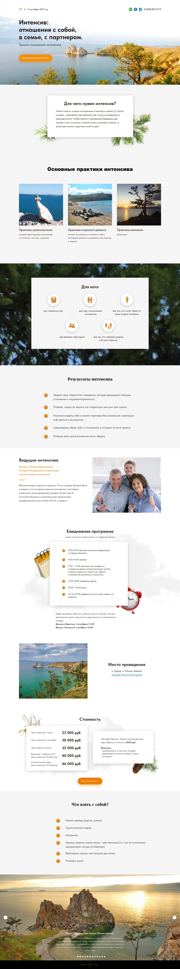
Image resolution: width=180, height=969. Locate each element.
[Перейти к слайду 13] (104, 956)
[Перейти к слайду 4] (82, 956)
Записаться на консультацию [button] (36, 58)
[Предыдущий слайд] (5, 917)
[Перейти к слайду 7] (90, 956)
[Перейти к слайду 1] (75, 956)
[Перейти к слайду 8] (92, 956)
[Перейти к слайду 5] (85, 956)
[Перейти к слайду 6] (87, 956)
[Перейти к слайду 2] (77, 956)
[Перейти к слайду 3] (80, 956)
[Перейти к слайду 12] (102, 956)
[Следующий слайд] (174, 917)
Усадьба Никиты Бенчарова (127, 674)
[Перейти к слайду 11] (99, 956)
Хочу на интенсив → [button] (90, 781)
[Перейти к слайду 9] (95, 956)
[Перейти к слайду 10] (97, 956)
